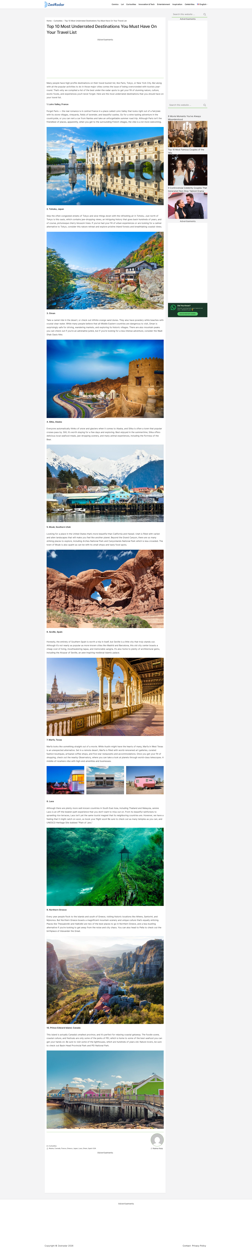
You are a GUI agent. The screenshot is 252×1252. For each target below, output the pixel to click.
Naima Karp (158, 1148)
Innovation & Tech (147, 4)
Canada (57, 1148)
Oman (85, 1148)
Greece (69, 1148)
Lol (122, 4)
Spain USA (92, 1148)
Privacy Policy (199, 1245)
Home (49, 21)
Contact (187, 1245)
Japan (75, 1148)
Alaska (51, 1148)
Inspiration (177, 4)
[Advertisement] (105, 59)
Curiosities (131, 4)
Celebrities (190, 4)
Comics (115, 4)
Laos (80, 1148)
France (63, 1148)
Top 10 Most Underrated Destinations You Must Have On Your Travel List (96, 21)
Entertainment (163, 4)
